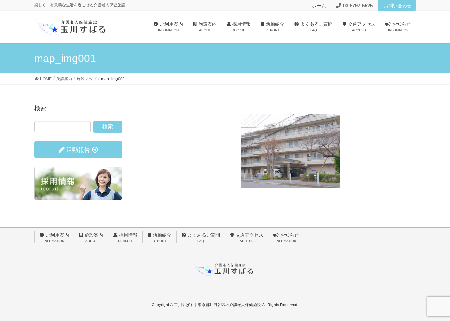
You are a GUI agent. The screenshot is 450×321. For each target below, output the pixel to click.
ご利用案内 (56, 237)
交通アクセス (249, 237)
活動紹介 (162, 237)
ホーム (318, 5)
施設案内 (94, 237)
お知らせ (287, 237)
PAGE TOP (433, 305)
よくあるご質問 (204, 237)
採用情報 (127, 237)
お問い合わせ (397, 5)
